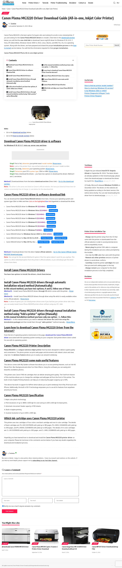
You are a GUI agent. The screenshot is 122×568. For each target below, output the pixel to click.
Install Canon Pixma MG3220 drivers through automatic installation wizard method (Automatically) (21, 81)
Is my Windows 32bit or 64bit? (96, 91)
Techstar (13, 23)
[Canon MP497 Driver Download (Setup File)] (106, 535)
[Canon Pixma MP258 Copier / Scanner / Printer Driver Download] (46, 535)
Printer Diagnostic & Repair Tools (97, 93)
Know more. (50, 169)
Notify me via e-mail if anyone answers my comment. (22, 506)
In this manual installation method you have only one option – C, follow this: (57, 66)
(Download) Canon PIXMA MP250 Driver (15, 547)
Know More (71, 322)
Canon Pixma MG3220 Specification (54, 84)
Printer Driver (47, 238)
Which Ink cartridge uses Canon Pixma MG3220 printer (57, 89)
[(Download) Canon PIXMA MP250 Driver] (16, 535)
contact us (113, 297)
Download (51, 206)
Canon (5, 13)
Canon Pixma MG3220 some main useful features (55, 80)
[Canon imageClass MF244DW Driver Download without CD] (76, 535)
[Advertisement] (40, 155)
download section (68, 38)
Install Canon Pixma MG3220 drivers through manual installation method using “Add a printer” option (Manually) (21, 94)
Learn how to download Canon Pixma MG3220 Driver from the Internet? (57, 71)
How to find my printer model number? (99, 86)
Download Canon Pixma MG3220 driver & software (19, 66)
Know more (57, 163)
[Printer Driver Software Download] (10, 3)
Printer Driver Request (93, 96)
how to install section (21, 136)
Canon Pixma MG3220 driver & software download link (19, 71)
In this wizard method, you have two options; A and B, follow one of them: (21, 87)
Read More (99, 181)
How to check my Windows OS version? (99, 88)
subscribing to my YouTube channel (45, 460)
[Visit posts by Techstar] (5, 25)
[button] (114, 2)
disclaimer (92, 300)
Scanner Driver (60, 238)
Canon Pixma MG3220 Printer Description (56, 76)
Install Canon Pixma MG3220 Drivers (19, 75)
